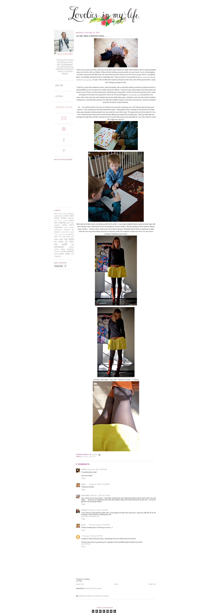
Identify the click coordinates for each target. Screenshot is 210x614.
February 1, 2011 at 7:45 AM (100, 495)
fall (64, 216)
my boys (85, 456)
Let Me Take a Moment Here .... (91, 36)
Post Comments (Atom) (94, 588)
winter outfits (64, 254)
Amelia (83, 469)
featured (71, 218)
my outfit (93, 456)
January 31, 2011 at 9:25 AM (97, 469)
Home (116, 584)
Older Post (152, 584)
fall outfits (70, 216)
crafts (56, 216)
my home (69, 242)
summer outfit (59, 251)
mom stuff (58, 239)
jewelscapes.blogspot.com (90, 516)
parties (71, 247)
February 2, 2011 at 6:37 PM (92, 536)
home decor (68, 225)
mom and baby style (66, 236)
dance (61, 216)
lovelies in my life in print (64, 232)
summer (70, 249)
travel (56, 254)
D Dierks (84, 510)
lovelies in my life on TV (60, 234)
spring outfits (59, 249)
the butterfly (69, 251)
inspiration (58, 227)
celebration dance (62, 213)
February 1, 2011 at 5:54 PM (98, 510)
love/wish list (69, 229)
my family (58, 242)
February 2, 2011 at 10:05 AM (99, 525)
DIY (55, 213)
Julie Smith (85, 495)
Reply (83, 478)
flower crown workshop (61, 220)
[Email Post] (99, 454)
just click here (86, 544)
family (56, 218)
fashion (63, 218)
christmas (70, 213)
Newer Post (80, 584)
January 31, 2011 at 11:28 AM (99, 484)
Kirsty (83, 484)
